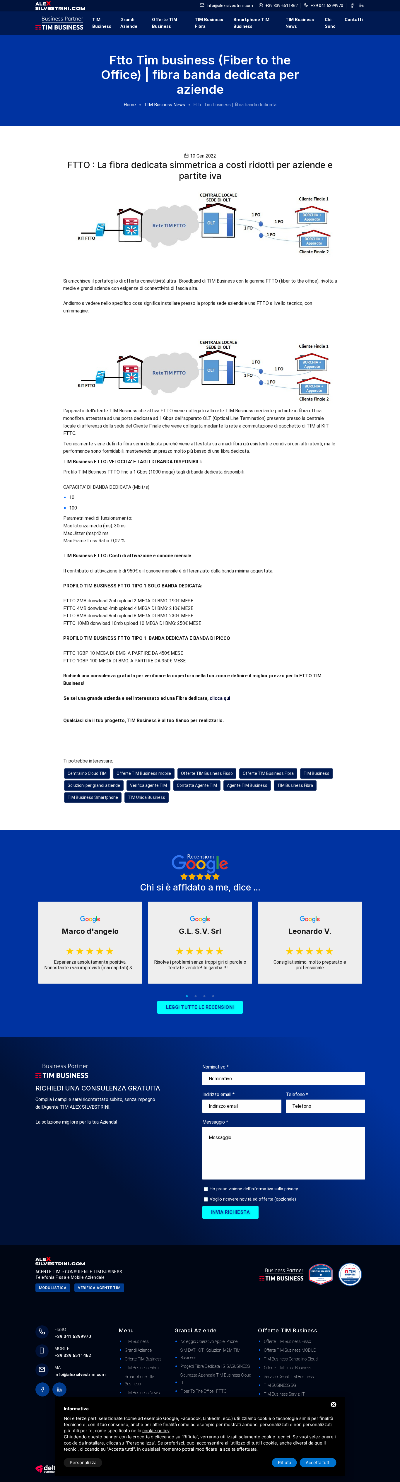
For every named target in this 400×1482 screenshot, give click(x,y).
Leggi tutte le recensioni (200, 1007)
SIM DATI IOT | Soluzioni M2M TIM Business (210, 1354)
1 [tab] (187, 996)
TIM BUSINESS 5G (280, 1385)
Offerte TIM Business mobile (144, 773)
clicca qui (220, 698)
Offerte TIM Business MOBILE (290, 1350)
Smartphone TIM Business (251, 23)
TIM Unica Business (146, 797)
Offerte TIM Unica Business (287, 1367)
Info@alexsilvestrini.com (230, 5)
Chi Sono (330, 23)
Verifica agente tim (99, 1288)
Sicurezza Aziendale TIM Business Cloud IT (215, 1379)
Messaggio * (215, 1122)
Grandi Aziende (128, 23)
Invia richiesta (230, 1212)
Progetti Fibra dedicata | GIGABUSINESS (215, 1366)
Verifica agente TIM (148, 785)
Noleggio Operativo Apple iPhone (208, 1341)
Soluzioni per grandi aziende (94, 785)
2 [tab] (196, 996)
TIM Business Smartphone (93, 797)
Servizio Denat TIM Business (289, 1376)
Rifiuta (284, 1462)
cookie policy (156, 1430)
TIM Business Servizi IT (284, 1394)
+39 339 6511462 (281, 5)
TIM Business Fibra (209, 23)
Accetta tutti (318, 1462)
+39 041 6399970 (327, 5)
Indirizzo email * (218, 1094)
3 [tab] (204, 996)
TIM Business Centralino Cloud (291, 1359)
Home (130, 104)
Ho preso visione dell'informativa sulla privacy (254, 1189)
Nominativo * (215, 1067)
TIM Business (101, 23)
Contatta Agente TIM (197, 785)
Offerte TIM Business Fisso (207, 773)
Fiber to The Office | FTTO (203, 1391)
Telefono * (297, 1094)
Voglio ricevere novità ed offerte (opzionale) (253, 1199)
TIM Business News (300, 23)
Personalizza (83, 1462)
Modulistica (53, 1288)
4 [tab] (213, 996)
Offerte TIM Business (164, 23)
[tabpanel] (90, 943)
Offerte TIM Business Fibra (268, 773)
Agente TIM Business (247, 785)
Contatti (354, 19)
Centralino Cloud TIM (87, 773)
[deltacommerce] (47, 1468)
